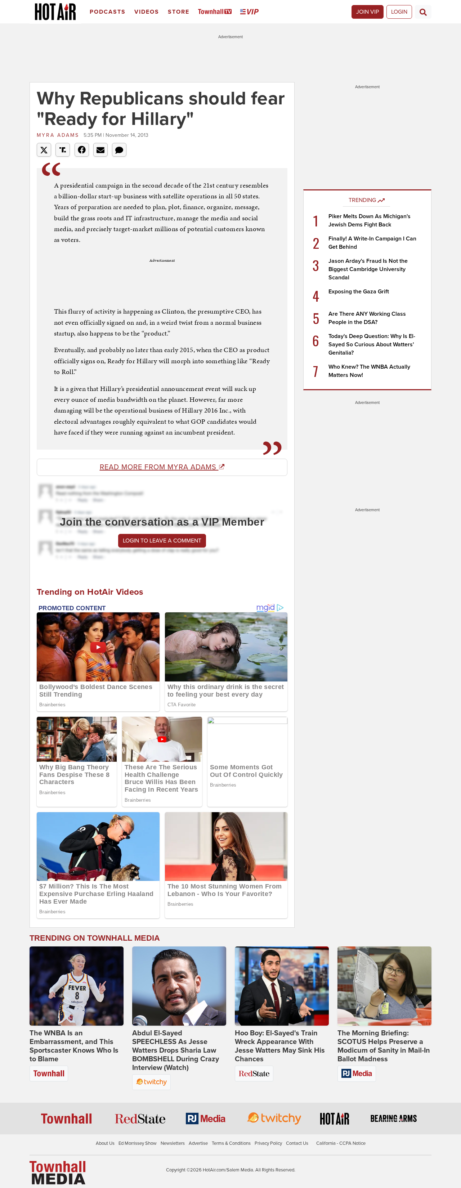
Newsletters (173, 1143)
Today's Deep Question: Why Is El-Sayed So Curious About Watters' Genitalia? (371, 344)
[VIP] (250, 12)
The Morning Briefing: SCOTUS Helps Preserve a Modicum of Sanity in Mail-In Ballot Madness (383, 1046)
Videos (146, 11)
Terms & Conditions (231, 1143)
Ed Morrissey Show (137, 1143)
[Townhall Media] (57, 1172)
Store (178, 11)
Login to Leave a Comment (162, 540)
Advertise (198, 1143)
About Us (105, 1143)
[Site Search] (423, 12)
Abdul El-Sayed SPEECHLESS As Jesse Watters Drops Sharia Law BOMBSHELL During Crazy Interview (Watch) (175, 1050)
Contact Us (297, 1143)
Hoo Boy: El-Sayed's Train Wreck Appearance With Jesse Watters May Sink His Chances (280, 1046)
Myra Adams (59, 135)
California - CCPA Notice (341, 1143)
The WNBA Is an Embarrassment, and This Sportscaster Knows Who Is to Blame (74, 1046)
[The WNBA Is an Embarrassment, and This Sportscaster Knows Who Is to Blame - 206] (77, 986)
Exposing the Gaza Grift (358, 291)
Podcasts (108, 11)
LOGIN (399, 11)
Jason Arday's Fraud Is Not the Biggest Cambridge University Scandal (368, 269)
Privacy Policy (268, 1143)
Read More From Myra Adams (159, 467)
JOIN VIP (367, 11)
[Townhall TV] (216, 12)
